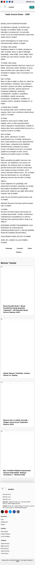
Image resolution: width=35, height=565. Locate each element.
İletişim (3, 524)
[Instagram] (2, 2)
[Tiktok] (12, 2)
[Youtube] (4, 2)
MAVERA (11, 7)
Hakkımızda (4, 522)
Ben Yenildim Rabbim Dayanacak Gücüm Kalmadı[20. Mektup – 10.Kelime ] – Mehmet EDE (17, 473)
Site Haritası (4, 531)
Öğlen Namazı (5, 546)
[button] (2, 7)
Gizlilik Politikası (5, 534)
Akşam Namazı (5, 551)
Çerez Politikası (5, 536)
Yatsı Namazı (4, 553)
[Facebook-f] (9, 2)
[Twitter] (7, 2)
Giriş (2, 519)
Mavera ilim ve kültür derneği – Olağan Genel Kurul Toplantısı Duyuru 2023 (16, 422)
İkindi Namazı (5, 548)
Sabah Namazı (5, 543)
